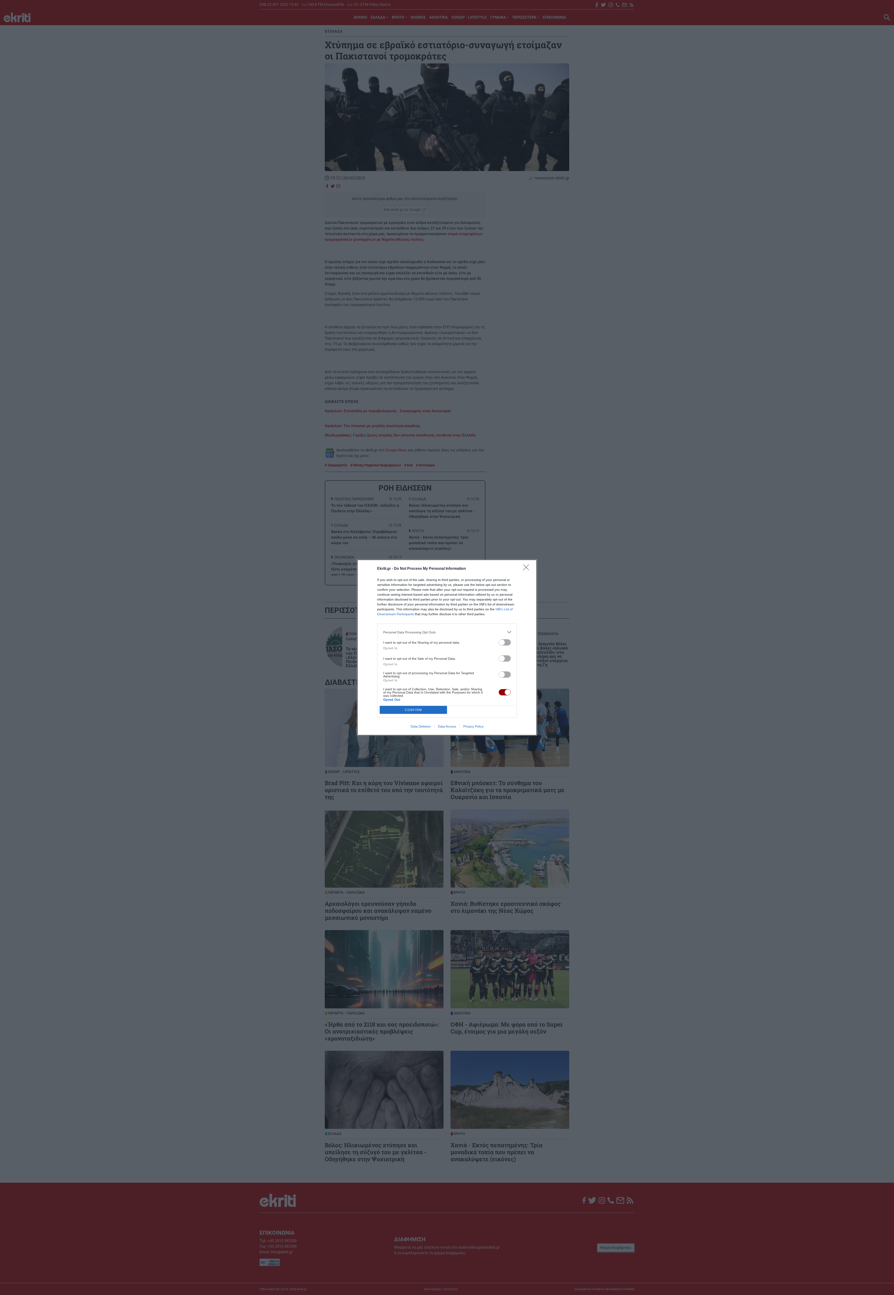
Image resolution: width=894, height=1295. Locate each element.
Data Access (447, 726)
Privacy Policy (473, 726)
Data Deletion (421, 726)
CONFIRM (413, 710)
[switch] (505, 642)
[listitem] (447, 632)
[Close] (527, 568)
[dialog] (447, 647)
